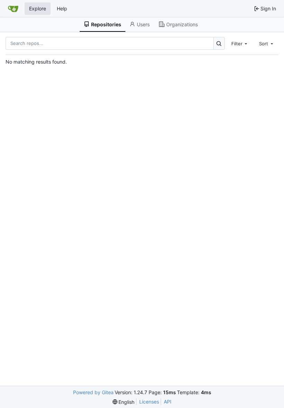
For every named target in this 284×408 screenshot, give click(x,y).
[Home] (13, 8)
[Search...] (219, 43)
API (167, 402)
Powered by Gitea (93, 392)
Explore (37, 8)
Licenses (149, 402)
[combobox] (240, 43)
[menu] (124, 402)
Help (62, 8)
